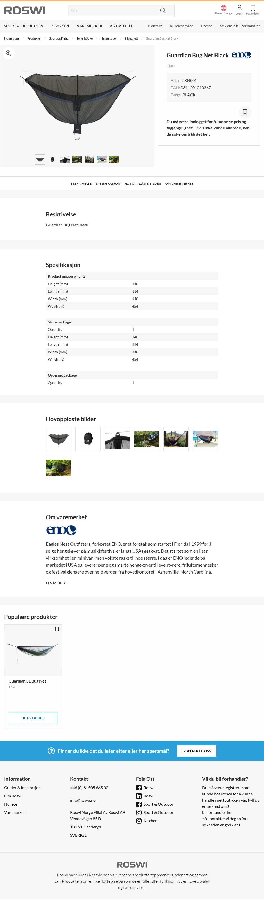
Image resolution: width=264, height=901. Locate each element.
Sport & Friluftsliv (24, 25)
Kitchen (151, 820)
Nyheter (11, 804)
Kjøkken (60, 25)
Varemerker (89, 25)
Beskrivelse (81, 183)
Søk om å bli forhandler (240, 25)
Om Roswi (13, 795)
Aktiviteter (122, 25)
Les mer (54, 583)
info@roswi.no (83, 799)
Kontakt (155, 25)
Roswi (149, 787)
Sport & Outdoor (159, 804)
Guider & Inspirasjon (22, 787)
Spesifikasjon (108, 183)
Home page (11, 38)
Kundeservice (181, 25)
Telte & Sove (85, 38)
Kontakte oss (197, 751)
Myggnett (131, 38)
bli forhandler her (217, 812)
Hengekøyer (109, 38)
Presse (206, 25)
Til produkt (33, 718)
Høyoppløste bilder (143, 183)
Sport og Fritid (59, 38)
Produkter (34, 38)
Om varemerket (179, 183)
